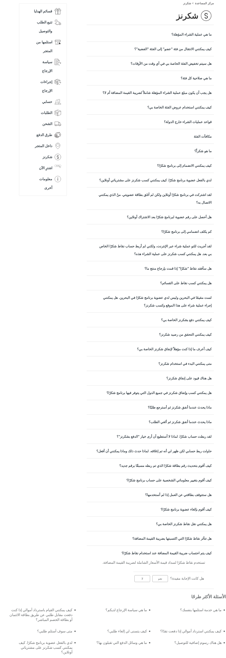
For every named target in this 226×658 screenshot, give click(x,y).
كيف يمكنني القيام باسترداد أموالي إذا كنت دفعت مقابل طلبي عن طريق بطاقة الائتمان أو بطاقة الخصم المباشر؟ (40, 615)
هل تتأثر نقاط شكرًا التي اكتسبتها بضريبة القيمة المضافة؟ (172, 538)
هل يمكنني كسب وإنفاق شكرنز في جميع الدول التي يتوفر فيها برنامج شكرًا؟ (159, 393)
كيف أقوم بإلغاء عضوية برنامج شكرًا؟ (186, 509)
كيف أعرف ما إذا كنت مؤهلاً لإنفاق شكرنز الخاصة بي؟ (174, 349)
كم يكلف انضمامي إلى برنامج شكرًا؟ (186, 231)
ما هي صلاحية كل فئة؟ (196, 78)
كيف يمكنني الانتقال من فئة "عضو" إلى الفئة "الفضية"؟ (173, 49)
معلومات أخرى (45, 183)
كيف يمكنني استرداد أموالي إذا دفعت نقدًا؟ (191, 631)
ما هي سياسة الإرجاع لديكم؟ (126, 610)
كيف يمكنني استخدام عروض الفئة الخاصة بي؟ (179, 107)
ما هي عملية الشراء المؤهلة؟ (191, 34)
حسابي (47, 102)
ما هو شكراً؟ (203, 151)
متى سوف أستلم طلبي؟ (54, 631)
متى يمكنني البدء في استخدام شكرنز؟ (185, 363)
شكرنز (187, 3)
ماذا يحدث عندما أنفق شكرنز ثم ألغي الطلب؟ (180, 422)
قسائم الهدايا (43, 11)
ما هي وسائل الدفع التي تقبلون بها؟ (121, 643)
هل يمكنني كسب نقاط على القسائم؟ (186, 283)
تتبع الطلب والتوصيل (44, 26)
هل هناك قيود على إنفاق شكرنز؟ (189, 378)
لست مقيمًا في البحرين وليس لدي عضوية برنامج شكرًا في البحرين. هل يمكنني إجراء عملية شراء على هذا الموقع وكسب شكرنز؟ (157, 301)
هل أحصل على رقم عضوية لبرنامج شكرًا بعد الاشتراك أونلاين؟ (169, 217)
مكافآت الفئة (203, 136)
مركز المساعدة (204, 3)
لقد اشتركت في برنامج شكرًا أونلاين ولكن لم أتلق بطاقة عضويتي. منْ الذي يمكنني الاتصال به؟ (155, 198)
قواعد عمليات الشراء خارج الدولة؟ (188, 122)
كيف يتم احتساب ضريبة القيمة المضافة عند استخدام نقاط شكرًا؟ (167, 553)
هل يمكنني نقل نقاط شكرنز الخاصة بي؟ (184, 524)
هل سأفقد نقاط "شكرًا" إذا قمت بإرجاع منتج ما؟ (178, 268)
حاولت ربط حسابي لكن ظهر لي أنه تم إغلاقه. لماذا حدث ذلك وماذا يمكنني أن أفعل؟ (154, 451)
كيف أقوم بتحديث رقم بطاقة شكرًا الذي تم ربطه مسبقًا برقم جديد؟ (165, 465)
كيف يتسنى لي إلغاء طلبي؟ (127, 631)
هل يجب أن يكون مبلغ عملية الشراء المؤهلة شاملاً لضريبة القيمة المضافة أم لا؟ (157, 93)
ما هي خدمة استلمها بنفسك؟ (201, 610)
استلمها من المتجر (44, 46)
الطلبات (46, 113)
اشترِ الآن (45, 168)
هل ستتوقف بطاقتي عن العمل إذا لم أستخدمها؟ (178, 495)
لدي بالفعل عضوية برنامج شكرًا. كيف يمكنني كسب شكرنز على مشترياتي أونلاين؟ (155, 180)
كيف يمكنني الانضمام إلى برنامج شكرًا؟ (184, 165)
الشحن (47, 124)
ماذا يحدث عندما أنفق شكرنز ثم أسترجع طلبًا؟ (180, 407)
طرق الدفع (44, 135)
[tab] (150, 34)
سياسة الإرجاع (47, 66)
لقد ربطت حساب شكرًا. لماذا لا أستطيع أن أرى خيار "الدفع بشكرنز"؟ (164, 436)
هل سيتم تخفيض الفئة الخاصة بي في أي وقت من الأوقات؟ (171, 63)
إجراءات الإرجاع (46, 86)
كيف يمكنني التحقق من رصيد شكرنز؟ (185, 334)
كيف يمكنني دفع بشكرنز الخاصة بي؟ (186, 320)
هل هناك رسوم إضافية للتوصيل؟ (198, 643)
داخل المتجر (43, 146)
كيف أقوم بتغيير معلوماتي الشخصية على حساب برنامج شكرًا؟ (169, 480)
